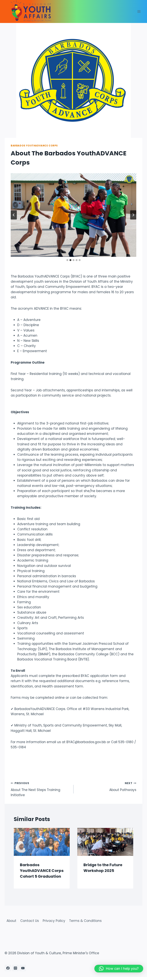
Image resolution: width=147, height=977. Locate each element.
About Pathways (122, 786)
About (11, 920)
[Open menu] (138, 11)
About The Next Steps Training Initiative (35, 789)
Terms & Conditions (85, 920)
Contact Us (29, 920)
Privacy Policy (54, 920)
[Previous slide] (14, 215)
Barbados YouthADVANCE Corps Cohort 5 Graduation (42, 870)
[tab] (67, 260)
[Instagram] (15, 968)
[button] (118, 968)
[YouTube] (23, 968)
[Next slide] (133, 215)
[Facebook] (8, 968)
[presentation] (42, 842)
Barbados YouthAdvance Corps (34, 145)
